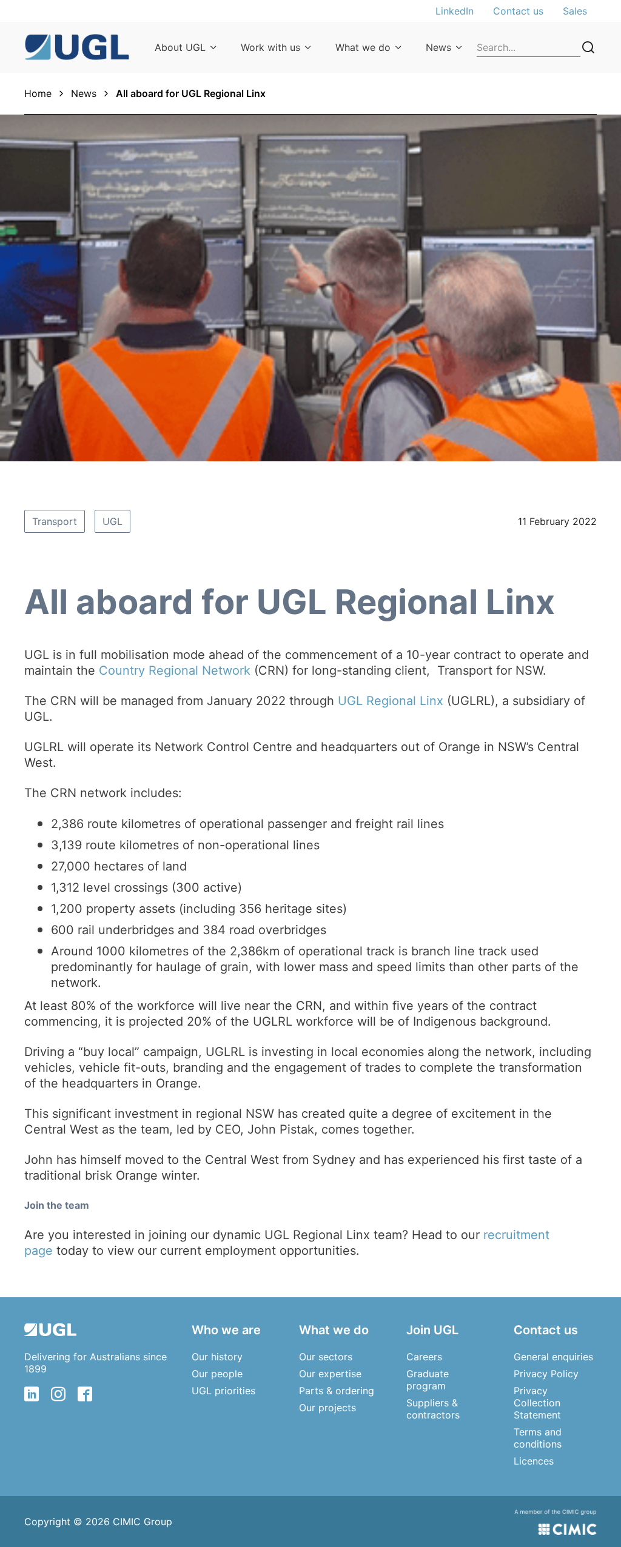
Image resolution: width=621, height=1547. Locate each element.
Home (38, 93)
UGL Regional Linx (390, 700)
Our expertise (330, 1374)
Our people (217, 1374)
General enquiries (553, 1357)
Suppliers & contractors (433, 1409)
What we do (363, 47)
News (438, 47)
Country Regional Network (174, 670)
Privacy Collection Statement (537, 1403)
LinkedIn (454, 11)
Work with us (270, 47)
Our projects (327, 1408)
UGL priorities (223, 1391)
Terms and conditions (538, 1438)
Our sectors (325, 1357)
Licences (534, 1461)
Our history (217, 1357)
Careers (424, 1357)
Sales (575, 11)
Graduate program (427, 1380)
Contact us (518, 11)
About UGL (180, 47)
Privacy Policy (546, 1374)
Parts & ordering (336, 1391)
